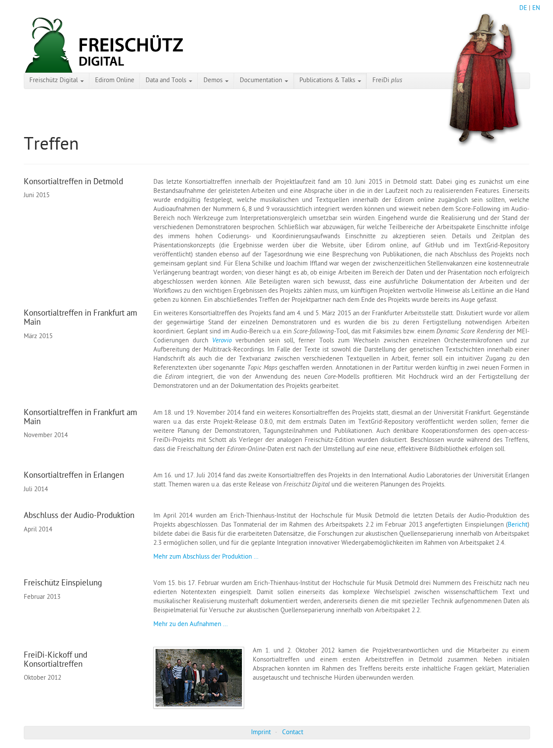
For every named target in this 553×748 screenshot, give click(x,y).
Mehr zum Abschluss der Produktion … (205, 557)
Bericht (518, 525)
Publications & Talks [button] (328, 81)
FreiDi (387, 81)
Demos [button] (213, 81)
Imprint (261, 733)
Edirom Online (114, 81)
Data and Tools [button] (167, 81)
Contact (292, 733)
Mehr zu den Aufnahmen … (190, 625)
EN (536, 9)
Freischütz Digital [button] (54, 81)
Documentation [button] (262, 81)
